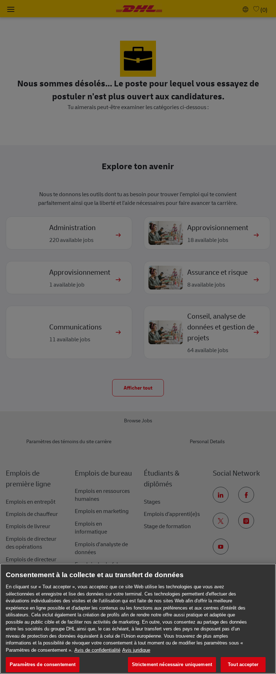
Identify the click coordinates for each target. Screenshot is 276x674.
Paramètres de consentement (42, 664)
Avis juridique (136, 650)
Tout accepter (243, 664)
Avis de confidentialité (97, 650)
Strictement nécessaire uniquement (172, 664)
